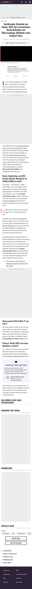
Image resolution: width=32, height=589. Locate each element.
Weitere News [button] (16, 538)
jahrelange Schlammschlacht (15, 356)
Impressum (6, 570)
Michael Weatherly (8, 226)
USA (13, 533)
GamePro (5, 582)
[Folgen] (18, 67)
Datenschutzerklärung (16, 380)
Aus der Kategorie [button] (16, 543)
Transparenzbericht (21, 574)
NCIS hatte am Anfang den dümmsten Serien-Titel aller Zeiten (17, 263)
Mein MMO (19, 582)
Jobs (4, 578)
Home (2, 17)
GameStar (18, 578)
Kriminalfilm (6, 533)
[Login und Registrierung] (26, 2)
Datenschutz (6, 574)
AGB (17, 570)
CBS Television (21, 533)
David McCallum (10, 201)
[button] (16, 76)
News (7, 17)
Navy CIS (13, 171)
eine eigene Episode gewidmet (16, 155)
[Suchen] (22, 2)
